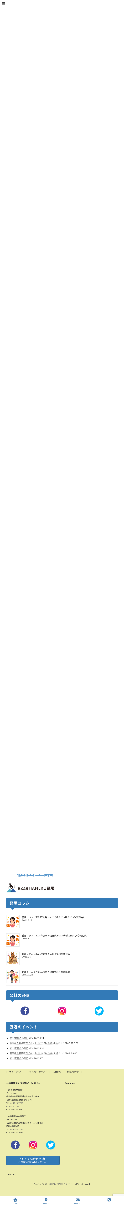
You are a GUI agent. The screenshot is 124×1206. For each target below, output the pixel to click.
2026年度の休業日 (19, 1038)
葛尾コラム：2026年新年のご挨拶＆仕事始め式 (46, 953)
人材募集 (57, 1072)
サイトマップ (15, 1072)
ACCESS (46, 1203)
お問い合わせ (73, 1072)
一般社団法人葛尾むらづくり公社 (61, 1184)
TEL (109, 1203)
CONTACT (77, 1203)
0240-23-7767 (16, 1103)
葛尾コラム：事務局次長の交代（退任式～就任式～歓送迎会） (53, 917)
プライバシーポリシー (37, 1072)
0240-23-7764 (16, 1129)
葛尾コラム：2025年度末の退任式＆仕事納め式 (46, 972)
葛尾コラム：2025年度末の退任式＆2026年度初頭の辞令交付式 (54, 935)
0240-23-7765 (12, 1106)
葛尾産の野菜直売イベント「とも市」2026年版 (34, 1043)
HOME (15, 1203)
